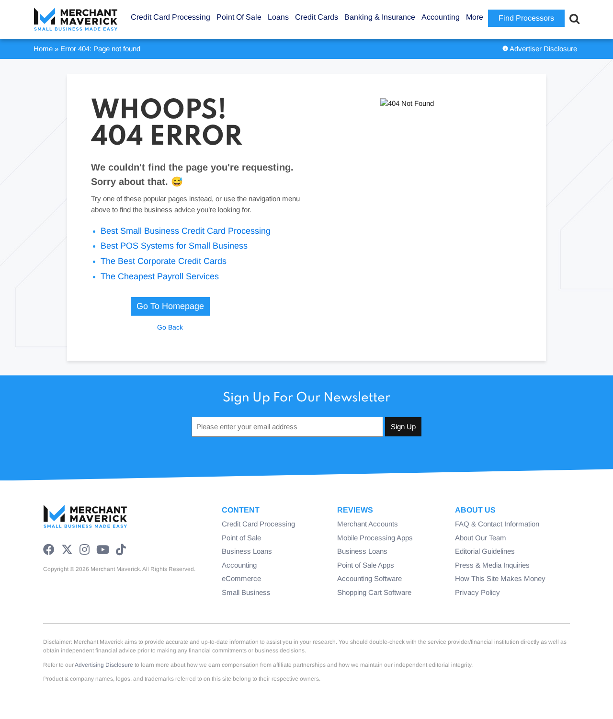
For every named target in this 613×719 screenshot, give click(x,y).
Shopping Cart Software (374, 592)
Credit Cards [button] (316, 17)
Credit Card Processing (258, 524)
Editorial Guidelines (485, 551)
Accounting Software (369, 578)
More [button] (474, 17)
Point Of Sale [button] (238, 17)
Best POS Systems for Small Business (174, 246)
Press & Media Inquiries (492, 565)
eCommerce (241, 578)
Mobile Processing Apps (375, 538)
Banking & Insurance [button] (379, 17)
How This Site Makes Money (500, 578)
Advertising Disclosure (104, 665)
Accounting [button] (440, 17)
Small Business (246, 592)
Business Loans (247, 551)
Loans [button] (278, 17)
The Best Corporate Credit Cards (164, 261)
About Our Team (480, 538)
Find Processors (526, 18)
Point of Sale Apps (365, 565)
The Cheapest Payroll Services (160, 276)
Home (43, 49)
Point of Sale (241, 538)
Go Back (170, 327)
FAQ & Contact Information (497, 524)
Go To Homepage (170, 306)
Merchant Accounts (367, 524)
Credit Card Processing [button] (170, 17)
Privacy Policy (477, 592)
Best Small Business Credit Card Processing (186, 231)
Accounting (239, 565)
